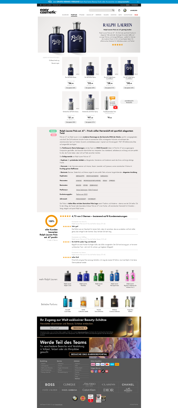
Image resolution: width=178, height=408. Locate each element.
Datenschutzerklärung (83, 332)
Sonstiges (128, 15)
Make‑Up (90, 15)
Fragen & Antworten (63, 368)
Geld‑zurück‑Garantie (46, 368)
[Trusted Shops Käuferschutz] (124, 10)
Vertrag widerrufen (45, 372)
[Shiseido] (89, 384)
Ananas (78, 181)
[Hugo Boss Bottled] (130, 301)
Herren (98, 15)
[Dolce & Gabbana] (69, 390)
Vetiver (85, 185)
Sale (136, 15)
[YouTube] (106, 371)
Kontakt (60, 365)
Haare (106, 15)
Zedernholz (94, 185)
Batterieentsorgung (63, 372)
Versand (43, 363)
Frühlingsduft (81, 199)
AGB (76, 365)
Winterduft (91, 199)
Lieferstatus (60, 363)
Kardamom (104, 176)
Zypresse (112, 181)
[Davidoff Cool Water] (67, 301)
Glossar (60, 370)
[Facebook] (96, 371)
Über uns (77, 374)
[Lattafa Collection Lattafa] (83, 301)
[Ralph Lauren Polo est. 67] (67, 35)
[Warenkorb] (119, 10)
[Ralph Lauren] (117, 25)
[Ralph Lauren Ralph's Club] (67, 275)
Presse (76, 376)
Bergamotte (80, 176)
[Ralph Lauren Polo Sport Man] (114, 275)
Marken (65, 15)
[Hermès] (128, 390)
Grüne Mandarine (92, 176)
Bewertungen (55, 63)
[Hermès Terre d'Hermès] (99, 301)
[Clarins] (108, 384)
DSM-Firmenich (93, 190)
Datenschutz (78, 370)
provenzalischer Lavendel (92, 181)
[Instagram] (92, 371)
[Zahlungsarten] (114, 364)
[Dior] (108, 390)
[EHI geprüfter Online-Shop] (82, 398)
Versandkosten (58, 404)
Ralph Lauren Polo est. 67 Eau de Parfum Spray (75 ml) (88, 224)
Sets (120, 15)
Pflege (81, 15)
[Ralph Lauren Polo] (99, 275)
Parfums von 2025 (81, 194)
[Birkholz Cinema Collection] (114, 301)
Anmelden (133, 10)
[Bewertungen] (117, 45)
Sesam (105, 181)
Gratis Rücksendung (46, 370)
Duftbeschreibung (54, 60)
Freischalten (78, 328)
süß (53, 135)
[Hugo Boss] (50, 384)
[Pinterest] (99, 371)
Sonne (113, 15)
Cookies (77, 372)
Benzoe (78, 185)
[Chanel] (128, 384)
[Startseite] (41, 5)
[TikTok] (103, 371)
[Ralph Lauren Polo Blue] (83, 275)
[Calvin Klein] (89, 390)
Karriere (77, 378)
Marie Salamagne (81, 190)
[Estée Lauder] (50, 390)
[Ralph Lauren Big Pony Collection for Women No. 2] (130, 275)
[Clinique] (69, 384)
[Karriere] (89, 348)
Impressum (77, 363)
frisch (53, 131)
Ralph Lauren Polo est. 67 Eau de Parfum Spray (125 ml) (89, 239)
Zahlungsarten (44, 365)
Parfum (74, 15)
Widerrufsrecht (78, 368)
